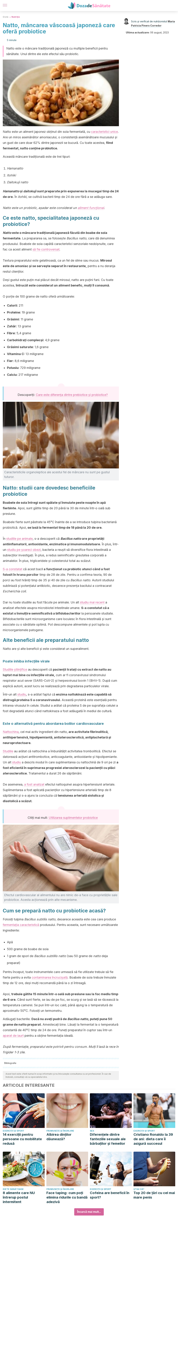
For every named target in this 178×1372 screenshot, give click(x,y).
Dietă (5, 17)
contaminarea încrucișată (50, 977)
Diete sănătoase (13, 1189)
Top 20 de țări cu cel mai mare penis (154, 1195)
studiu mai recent (92, 602)
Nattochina (11, 732)
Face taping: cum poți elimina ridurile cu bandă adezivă (67, 1197)
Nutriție (15, 17)
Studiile (8, 751)
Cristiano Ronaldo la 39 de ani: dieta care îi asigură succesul (153, 1139)
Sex (92, 1130)
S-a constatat (12, 569)
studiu (21, 694)
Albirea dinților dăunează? (58, 1136)
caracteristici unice (104, 131)
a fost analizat (34, 784)
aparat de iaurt (13, 1035)
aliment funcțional (91, 208)
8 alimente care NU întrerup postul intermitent (19, 1197)
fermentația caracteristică (21, 925)
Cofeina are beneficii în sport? (109, 1195)
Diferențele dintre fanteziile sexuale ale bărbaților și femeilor (108, 1139)
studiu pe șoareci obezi (24, 550)
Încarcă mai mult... (89, 1211)
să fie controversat (46, 249)
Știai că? (139, 1189)
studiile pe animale (19, 538)
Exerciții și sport (13, 1130)
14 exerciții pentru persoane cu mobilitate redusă (22, 1139)
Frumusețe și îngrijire (60, 1130)
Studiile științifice (15, 669)
